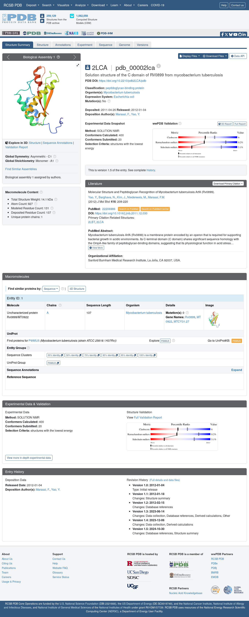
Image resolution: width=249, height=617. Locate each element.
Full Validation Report (148, 417)
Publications (9, 568)
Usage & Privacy (11, 581)
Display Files (190, 56)
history (151, 170)
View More (97, 247)
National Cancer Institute (197, 603)
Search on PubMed (128, 208)
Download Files (215, 56)
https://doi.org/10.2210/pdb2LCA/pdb (122, 80)
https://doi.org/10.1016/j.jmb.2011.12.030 (121, 213)
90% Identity (109, 355)
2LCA (100, 222)
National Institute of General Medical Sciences (64, 607)
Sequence (105, 45)
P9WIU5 (34, 340)
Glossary (57, 572)
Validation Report (16, 147)
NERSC (113, 611)
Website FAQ (60, 568)
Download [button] (99, 5)
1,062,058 (82, 16)
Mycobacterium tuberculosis (122, 92)
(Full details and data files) (164, 480)
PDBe (214, 563)
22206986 (108, 209)
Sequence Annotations (57, 143)
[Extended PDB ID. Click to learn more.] (158, 65)
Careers (143, 5)
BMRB (214, 572)
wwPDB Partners (222, 554)
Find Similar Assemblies (21, 169)
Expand (236, 370)
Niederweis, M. (137, 197)
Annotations (63, 45)
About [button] (128, 5)
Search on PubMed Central (155, 208)
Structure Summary (17, 45)
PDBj (214, 568)
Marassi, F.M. (156, 197)
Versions (142, 45)
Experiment (84, 45)
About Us (7, 559)
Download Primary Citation (227, 183)
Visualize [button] (63, 5)
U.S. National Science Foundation (79, 603)
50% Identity (72, 355)
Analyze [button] (80, 5)
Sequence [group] (50, 288)
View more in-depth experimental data (29, 457)
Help (224, 5)
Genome (124, 45)
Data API (239, 56)
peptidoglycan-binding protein (125, 88)
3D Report (226, 123)
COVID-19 (157, 5)
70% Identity (90, 355)
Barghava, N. (107, 197)
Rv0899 (190, 317)
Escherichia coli (124, 97)
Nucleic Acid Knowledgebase (185, 593)
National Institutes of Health (115, 607)
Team (5, 572)
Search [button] (47, 5)
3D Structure (77, 288)
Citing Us (7, 563)
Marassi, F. (123, 114)
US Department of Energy (137, 603)
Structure (42, 45)
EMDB (214, 577)
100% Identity (146, 355)
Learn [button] (115, 5)
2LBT (91, 222)
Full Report (240, 123)
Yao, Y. (135, 114)
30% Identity (54, 355)
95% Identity (127, 355)
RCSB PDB (13, 5)
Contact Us (58, 559)
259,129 (51, 16)
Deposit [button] (31, 5)
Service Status (60, 577)
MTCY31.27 (181, 321)
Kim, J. (121, 197)
